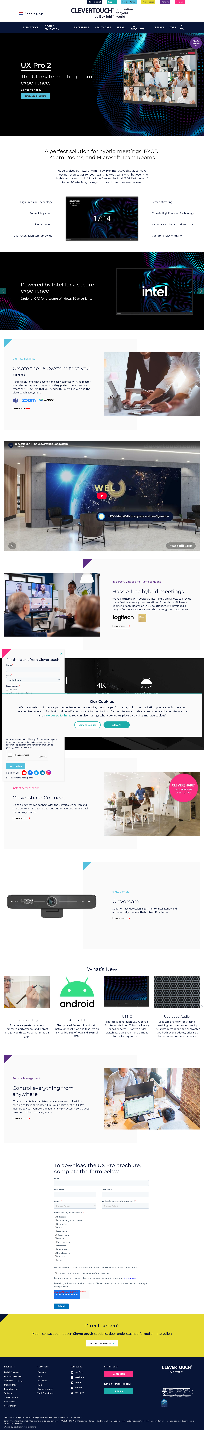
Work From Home (45, 1393)
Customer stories (45, 1389)
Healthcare (42, 1380)
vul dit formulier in (100, 1343)
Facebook (79, 1377)
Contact (179, 2)
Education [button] (30, 27)
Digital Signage (10, 1384)
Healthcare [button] (103, 27)
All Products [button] (137, 27)
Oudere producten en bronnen (182, 1421)
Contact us (119, 1373)
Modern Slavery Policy (159, 1421)
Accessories (9, 1401)
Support (111, 2)
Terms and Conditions (13, 1423)
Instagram (79, 1392)
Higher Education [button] (52, 27)
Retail (39, 1376)
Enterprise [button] (81, 27)
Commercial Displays (13, 1380)
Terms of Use (94, 1421)
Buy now (165, 2)
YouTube (79, 1372)
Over (172, 27)
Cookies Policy (119, 1421)
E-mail (9, 665)
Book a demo (148, 2)
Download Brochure (35, 95)
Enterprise (41, 1372)
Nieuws (159, 27)
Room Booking (11, 1389)
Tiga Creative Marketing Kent (24, 1427)
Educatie (13, 690)
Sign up (119, 1390)
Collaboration (10, 1405)
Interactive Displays (13, 1376)
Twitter (78, 1382)
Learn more (18, 408)
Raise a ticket (95, 2)
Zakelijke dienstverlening (20, 693)
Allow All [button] (116, 724)
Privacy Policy (106, 1421)
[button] (45, 13)
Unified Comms (11, 1397)
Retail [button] (121, 27)
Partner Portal (128, 2)
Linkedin (78, 1387)
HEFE (39, 1384)
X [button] (61, 653)
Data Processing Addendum (138, 1421)
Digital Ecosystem (12, 1372)
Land (8, 675)
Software (8, 1393)
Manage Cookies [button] (87, 724)
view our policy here (57, 715)
